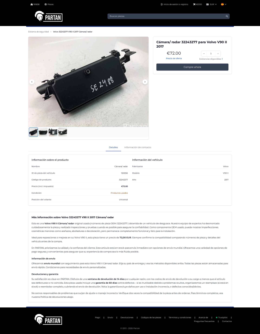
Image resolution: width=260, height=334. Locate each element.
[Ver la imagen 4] (62, 132)
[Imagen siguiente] (145, 81)
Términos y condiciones (180, 317)
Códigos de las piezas (151, 317)
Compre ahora (192, 67)
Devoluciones (127, 317)
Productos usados (119, 193)
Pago (97, 317)
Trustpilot (222, 317)
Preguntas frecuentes (204, 321)
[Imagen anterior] (31, 81)
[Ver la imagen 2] (43, 132)
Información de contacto (137, 147)
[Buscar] (227, 16)
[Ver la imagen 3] (53, 132)
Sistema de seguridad (38, 31)
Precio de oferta (174, 58)
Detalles (113, 147)
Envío (110, 317)
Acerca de (203, 317)
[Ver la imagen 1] (33, 132)
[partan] (48, 319)
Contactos (227, 321)
